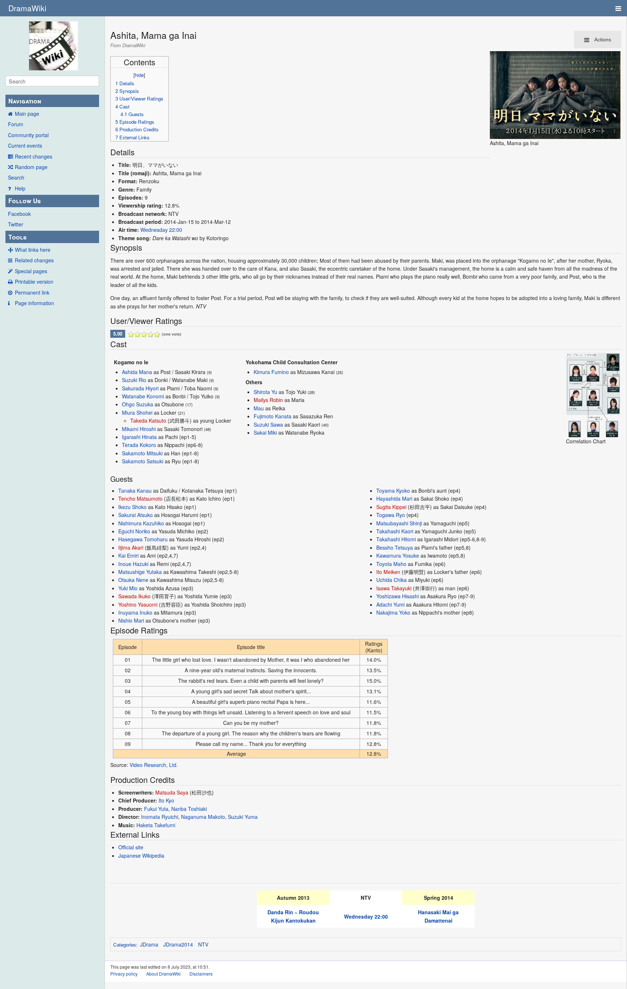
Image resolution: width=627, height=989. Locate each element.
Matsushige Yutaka (140, 571)
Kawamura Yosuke (397, 555)
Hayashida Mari (394, 498)
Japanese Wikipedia (141, 855)
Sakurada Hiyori (140, 388)
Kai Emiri (128, 555)
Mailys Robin (268, 399)
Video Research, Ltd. (154, 764)
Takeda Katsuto (148, 420)
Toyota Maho (391, 563)
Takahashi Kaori (394, 531)
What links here (32, 249)
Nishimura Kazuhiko (141, 523)
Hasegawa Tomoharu (143, 539)
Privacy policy (124, 973)
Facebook (19, 213)
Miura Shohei (137, 412)
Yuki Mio (128, 588)
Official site (130, 847)
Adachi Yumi (390, 604)
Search (16, 177)
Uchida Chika (391, 579)
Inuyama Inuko (135, 612)
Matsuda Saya (171, 792)
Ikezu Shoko (132, 506)
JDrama (149, 944)
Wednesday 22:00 (161, 229)
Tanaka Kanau (135, 490)
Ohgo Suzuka (137, 404)
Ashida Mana (137, 372)
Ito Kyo (166, 800)
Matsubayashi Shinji (399, 523)
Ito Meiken (388, 571)
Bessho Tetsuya (394, 547)
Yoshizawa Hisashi (397, 596)
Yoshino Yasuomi (137, 604)
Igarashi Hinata (139, 436)
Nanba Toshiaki (189, 808)
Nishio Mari (131, 620)
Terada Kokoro (139, 444)
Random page (31, 167)
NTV (203, 944)
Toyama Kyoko (393, 490)
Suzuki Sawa (268, 424)
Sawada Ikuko (134, 596)
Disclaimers (201, 973)
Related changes (34, 260)
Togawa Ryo (390, 514)
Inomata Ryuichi (159, 816)
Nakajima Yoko (393, 612)
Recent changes (33, 156)
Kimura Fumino (271, 372)
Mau (259, 408)
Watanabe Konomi (143, 396)
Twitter (15, 224)
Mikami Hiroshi (139, 428)
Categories (124, 944)
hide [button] (139, 74)
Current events (25, 145)
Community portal (28, 135)
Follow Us (24, 200)
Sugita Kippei (391, 506)
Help (20, 188)
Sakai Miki (265, 432)
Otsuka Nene (133, 579)
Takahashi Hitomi (396, 539)
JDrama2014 (178, 944)
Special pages (31, 271)
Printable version (34, 281)
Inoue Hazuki (133, 563)
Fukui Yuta (156, 808)
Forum (15, 124)
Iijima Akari (130, 547)
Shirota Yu (265, 391)
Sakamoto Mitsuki (142, 453)
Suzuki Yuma (243, 816)
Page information (34, 303)
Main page (27, 113)
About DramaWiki (163, 973)
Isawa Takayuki (393, 588)
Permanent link (32, 292)
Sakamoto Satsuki (142, 461)
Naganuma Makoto (203, 816)
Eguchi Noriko (134, 531)
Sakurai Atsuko (135, 514)
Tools (17, 237)
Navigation (24, 101)
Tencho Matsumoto (140, 498)
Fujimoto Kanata (272, 416)
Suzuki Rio (134, 379)
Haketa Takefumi (155, 825)
